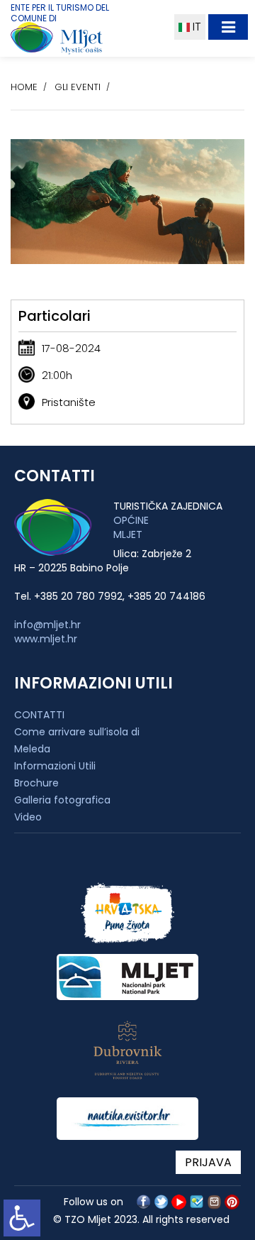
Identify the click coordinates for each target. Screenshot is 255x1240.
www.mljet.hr (45, 639)
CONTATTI (39, 715)
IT (195, 26)
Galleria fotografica (62, 800)
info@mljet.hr (47, 625)
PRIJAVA (208, 1162)
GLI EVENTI (78, 87)
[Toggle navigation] (228, 27)
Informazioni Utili (55, 766)
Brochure (36, 783)
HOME (24, 87)
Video (28, 817)
